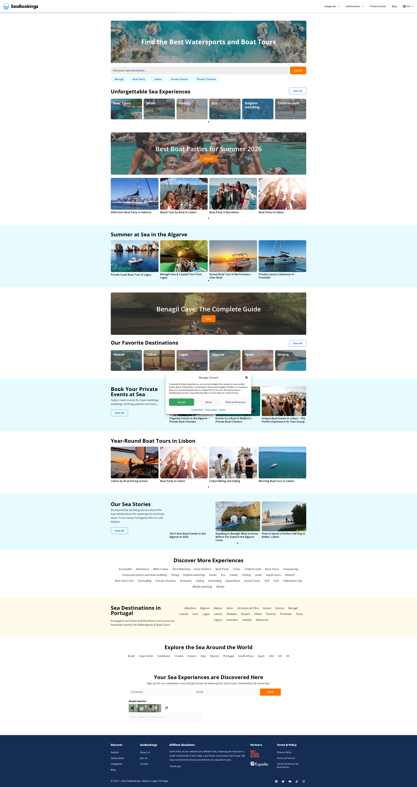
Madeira (232, 614)
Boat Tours (122, 103)
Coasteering (290, 569)
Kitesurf (290, 575)
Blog (394, 6)
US (287, 656)
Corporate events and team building (144, 575)
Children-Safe (288, 103)
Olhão (258, 614)
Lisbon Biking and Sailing (224, 481)
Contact (144, 763)
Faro (195, 614)
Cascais (183, 614)
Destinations (353, 6)
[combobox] (199, 70)
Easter (213, 575)
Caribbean (163, 656)
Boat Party (222, 569)
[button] (246, 377)
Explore (115, 752)
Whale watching (202, 586)
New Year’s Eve (124, 581)
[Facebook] (276, 781)
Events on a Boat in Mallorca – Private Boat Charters (234, 420)
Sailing (200, 581)
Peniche (271, 614)
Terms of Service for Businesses (288, 765)
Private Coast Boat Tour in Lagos (131, 274)
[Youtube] (290, 781)
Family (184, 103)
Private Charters (166, 581)
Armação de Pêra (248, 608)
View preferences (235, 402)
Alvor (230, 608)
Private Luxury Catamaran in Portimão (276, 275)
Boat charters (202, 569)
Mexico (214, 656)
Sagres (218, 620)
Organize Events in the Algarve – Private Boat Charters (189, 420)
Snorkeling (214, 581)
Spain (249, 354)
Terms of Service (286, 758)
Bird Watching (181, 569)
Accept (182, 402)
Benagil (292, 608)
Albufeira (190, 608)
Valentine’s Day (292, 581)
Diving (175, 575)
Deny (209, 402)
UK (280, 656)
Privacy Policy (211, 409)
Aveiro (267, 608)
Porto (299, 614)
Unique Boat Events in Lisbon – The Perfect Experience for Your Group (283, 420)
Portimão (286, 614)
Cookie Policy (197, 409)
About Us (145, 752)
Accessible (125, 569)
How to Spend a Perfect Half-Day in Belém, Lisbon (283, 535)
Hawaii (118, 354)
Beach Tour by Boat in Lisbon (178, 212)
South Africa (245, 656)
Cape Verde (146, 656)
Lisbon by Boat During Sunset (129, 481)
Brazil (131, 656)
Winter (220, 586)
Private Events (378, 6)
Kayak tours (273, 575)
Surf (276, 581)
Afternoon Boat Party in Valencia (131, 212)
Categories (330, 6)
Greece (283, 354)
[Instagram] (303, 781)
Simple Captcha (138, 701)
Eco (214, 103)
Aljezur (218, 608)
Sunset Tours (252, 581)
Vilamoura (262, 620)
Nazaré (245, 614)
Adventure (142, 569)
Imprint (222, 409)
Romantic (186, 581)
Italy (203, 656)
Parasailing (144, 581)
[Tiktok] (296, 781)
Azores (279, 608)
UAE (271, 656)
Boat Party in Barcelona (224, 212)
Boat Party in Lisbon (271, 212)
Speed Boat (233, 581)
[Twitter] (283, 781)
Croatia (178, 656)
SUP (267, 581)
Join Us (144, 758)
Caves (236, 569)
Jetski (150, 103)
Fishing (246, 575)
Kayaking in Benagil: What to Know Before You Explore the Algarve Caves (237, 537)
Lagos (183, 354)
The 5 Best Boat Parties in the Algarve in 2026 (187, 535)
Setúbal (247, 620)
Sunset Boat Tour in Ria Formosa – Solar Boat (230, 275)
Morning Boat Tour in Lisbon (276, 481)
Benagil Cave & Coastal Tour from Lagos (181, 275)
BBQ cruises (160, 569)
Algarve (218, 354)
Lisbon (151, 354)
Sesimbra (232, 620)
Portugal (228, 656)
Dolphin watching (252, 105)
